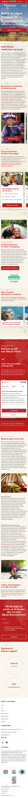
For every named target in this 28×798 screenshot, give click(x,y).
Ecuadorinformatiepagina (7, 555)
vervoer (13, 546)
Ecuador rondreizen (9, 96)
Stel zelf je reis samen (14, 35)
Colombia (10, 593)
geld (24, 531)
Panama (20, 594)
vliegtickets (7, 546)
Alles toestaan (14, 410)
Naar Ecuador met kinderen (10, 268)
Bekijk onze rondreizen (14, 30)
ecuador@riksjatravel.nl (14, 687)
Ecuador (15, 542)
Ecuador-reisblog (9, 300)
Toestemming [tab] (5, 386)
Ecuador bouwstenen (15, 163)
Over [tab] (23, 386)
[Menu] (2, 6)
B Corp (24, 759)
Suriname (3, 596)
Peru (24, 593)
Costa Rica (16, 593)
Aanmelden (14, 637)
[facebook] (3, 742)
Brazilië (3, 593)
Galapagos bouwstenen (15, 100)
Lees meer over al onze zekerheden (12, 423)
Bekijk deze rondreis (12, 205)
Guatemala (4, 594)
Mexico (9, 594)
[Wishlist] (23, 6)
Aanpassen (13, 414)
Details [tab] (14, 386)
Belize (23, 591)
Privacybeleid (11, 630)
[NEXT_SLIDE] (25, 213)
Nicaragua (14, 594)
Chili (7, 593)
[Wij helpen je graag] (26, 1)
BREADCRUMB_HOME (6, 8)
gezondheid (21, 536)
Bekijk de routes (12, 138)
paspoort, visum (17, 531)
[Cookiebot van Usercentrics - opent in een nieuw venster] (20, 382)
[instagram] (6, 742)
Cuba (21, 593)
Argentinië (18, 591)
